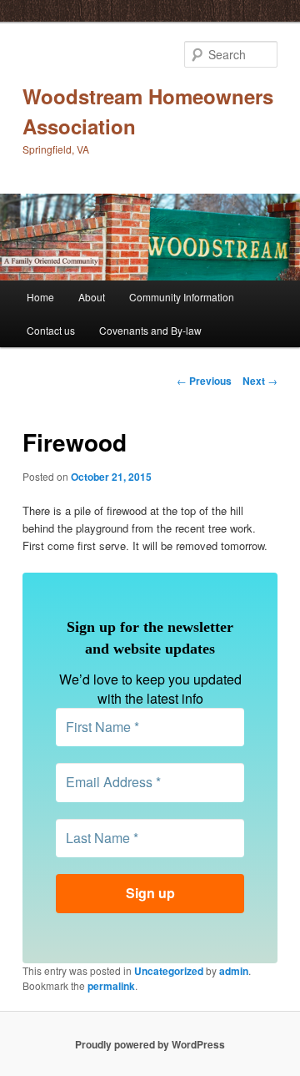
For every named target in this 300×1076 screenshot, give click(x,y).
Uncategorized (168, 970)
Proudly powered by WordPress (150, 1044)
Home (40, 297)
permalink (111, 985)
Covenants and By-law (150, 330)
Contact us (51, 330)
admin (233, 970)
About (91, 297)
